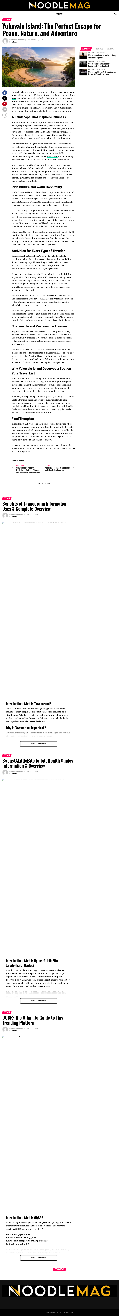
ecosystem (52, 156)
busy (14, 98)
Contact (59, 14)
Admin (14, 42)
